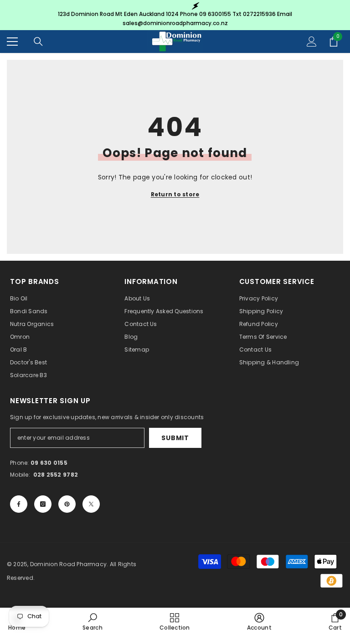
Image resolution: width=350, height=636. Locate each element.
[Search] (38, 41)
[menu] (12, 41)
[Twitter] (91, 504)
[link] (92, 622)
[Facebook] (18, 504)
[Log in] (312, 42)
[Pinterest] (67, 504)
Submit (175, 437)
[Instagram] (42, 504)
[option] (175, 15)
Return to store (175, 194)
